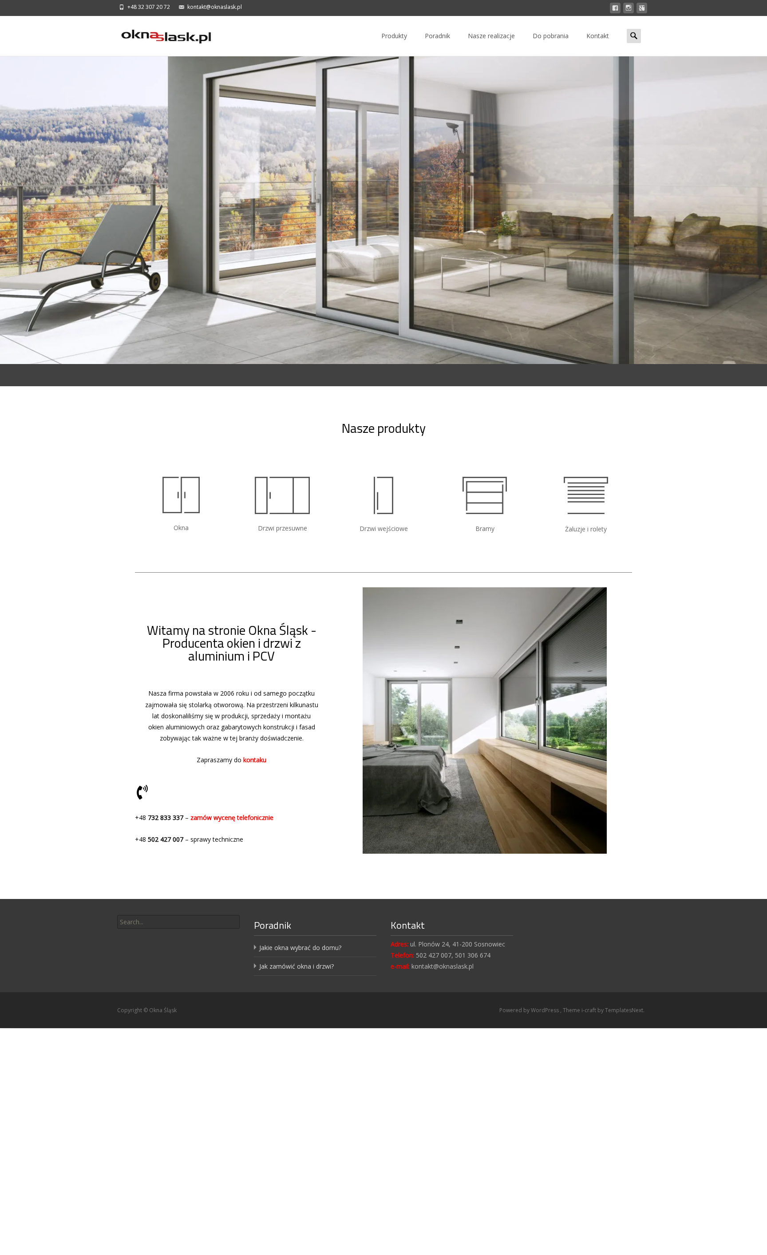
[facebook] (615, 9)
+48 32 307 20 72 (148, 7)
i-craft (589, 1010)
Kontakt (597, 36)
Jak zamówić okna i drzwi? (296, 966)
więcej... (210, 225)
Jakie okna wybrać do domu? (300, 947)
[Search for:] (635, 36)
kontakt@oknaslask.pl (214, 7)
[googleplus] (642, 9)
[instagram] (628, 9)
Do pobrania (551, 36)
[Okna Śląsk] (159, 33)
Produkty (394, 36)
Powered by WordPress (529, 1010)
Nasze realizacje (491, 36)
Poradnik (437, 36)
